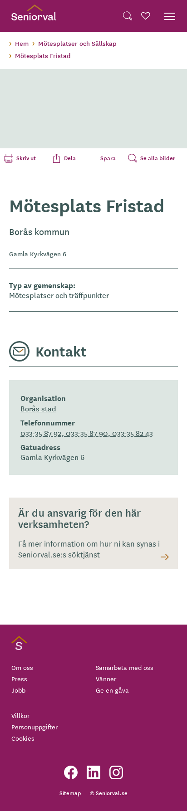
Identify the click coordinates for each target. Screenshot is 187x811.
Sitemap (70, 792)
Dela (70, 157)
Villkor (20, 715)
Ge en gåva (112, 690)
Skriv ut (26, 157)
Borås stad (38, 408)
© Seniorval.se (109, 792)
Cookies (22, 738)
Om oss (22, 667)
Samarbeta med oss (124, 667)
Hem (22, 43)
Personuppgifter (34, 727)
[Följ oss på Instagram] (116, 772)
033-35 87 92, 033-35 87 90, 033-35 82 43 (86, 432)
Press (19, 679)
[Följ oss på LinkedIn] (93, 772)
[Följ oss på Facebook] (71, 772)
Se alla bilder (157, 157)
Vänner (106, 679)
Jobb (18, 690)
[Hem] (34, 16)
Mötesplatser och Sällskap (77, 43)
